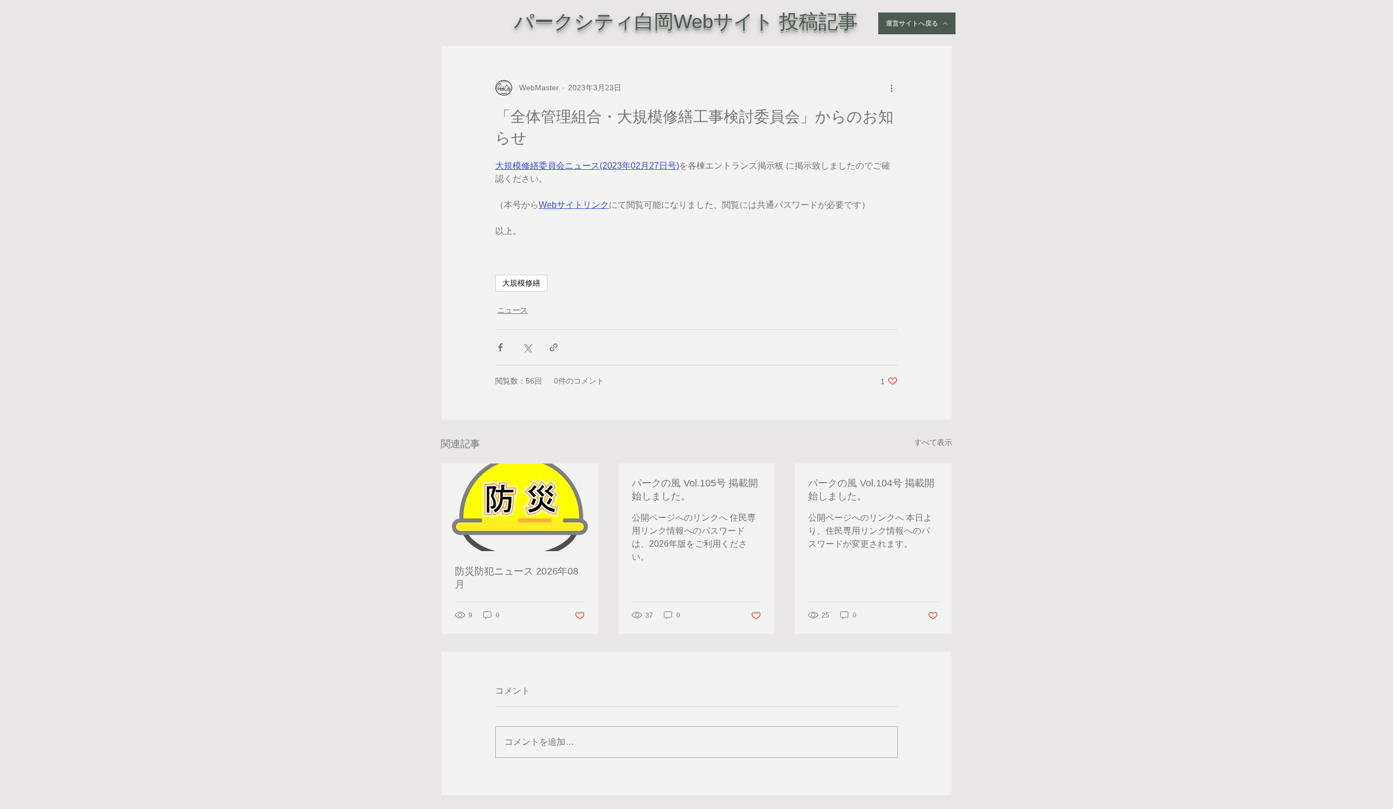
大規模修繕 (521, 283)
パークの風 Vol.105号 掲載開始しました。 (695, 490)
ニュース (512, 310)
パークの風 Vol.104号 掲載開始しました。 (871, 490)
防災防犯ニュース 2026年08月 (516, 578)
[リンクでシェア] (553, 347)
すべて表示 (933, 442)
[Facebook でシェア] (500, 347)
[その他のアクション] (891, 87)
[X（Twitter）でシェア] (527, 347)
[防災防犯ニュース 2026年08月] (520, 507)
